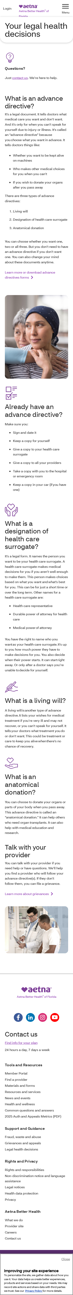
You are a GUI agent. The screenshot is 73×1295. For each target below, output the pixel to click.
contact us (20, 78)
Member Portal (16, 1073)
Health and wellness (20, 1104)
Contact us (13, 1238)
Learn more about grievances (27, 894)
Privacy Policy (34, 1290)
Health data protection (21, 1193)
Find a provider (16, 1079)
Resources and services (23, 1092)
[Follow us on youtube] (54, 1017)
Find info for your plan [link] (21, 1043)
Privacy (10, 1199)
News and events (17, 1098)
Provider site (14, 1226)
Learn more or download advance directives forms (30, 275)
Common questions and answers (29, 1110)
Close (65, 1259)
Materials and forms (20, 1085)
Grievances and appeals (23, 1143)
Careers (11, 1232)
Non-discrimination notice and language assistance (35, 1178)
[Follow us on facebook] (18, 1017)
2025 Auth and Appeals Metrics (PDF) (33, 1116)
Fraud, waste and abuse (23, 1137)
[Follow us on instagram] (42, 1017)
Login (7, 8)
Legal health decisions (21, 1149)
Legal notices (15, 1187)
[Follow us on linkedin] (30, 1017)
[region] (36, 1274)
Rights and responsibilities (24, 1170)
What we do (14, 1220)
